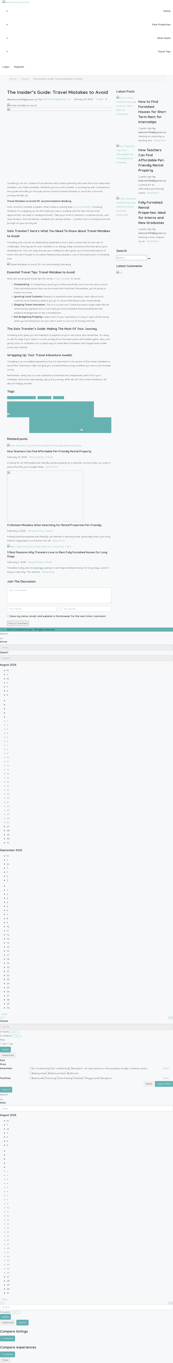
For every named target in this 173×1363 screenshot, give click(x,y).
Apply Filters (164, 1083)
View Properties (161, 24)
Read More (52, 466)
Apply (5, 1049)
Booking (39, 530)
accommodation (82, 206)
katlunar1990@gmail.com (57, 99)
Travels (25, 78)
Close (5, 1359)
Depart (4, 652)
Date (3, 1102)
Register (19, 66)
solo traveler (44, 397)
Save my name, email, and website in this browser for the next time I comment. (58, 616)
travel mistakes (61, 278)
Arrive (3, 641)
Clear (4, 1014)
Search (6, 1089)
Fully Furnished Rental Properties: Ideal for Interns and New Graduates (152, 212)
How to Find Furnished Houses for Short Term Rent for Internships (152, 111)
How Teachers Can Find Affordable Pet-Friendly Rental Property (151, 160)
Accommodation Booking (21, 397)
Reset (149, 1083)
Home (166, 11)
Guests (4, 1021)
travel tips (58, 397)
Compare (7, 1338)
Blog (31, 457)
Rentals (40, 457)
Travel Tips (164, 51)
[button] (166, 1068)
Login (6, 66)
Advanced (8, 1055)
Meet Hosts (163, 38)
